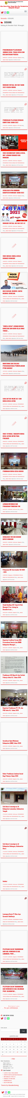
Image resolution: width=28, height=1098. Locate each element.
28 (17, 1052)
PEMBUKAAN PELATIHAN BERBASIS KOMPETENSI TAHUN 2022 (13, 121)
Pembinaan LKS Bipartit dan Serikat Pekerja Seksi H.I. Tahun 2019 (14, 676)
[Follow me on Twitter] (2, 12)
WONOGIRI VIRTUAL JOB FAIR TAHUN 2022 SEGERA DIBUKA (13, 86)
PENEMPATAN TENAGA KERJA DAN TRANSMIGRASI (13, 92)
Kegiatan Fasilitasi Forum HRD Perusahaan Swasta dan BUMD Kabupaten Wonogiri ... (12, 642)
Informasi (15, 57)
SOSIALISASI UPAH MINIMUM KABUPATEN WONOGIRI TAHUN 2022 (13, 191)
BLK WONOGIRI (8, 1082)
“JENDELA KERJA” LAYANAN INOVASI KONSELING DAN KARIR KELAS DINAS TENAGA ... (13, 328)
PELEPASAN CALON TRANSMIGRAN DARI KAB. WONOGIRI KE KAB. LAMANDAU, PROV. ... (13, 951)
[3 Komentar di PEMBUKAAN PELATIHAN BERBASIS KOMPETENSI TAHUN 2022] (26, 105)
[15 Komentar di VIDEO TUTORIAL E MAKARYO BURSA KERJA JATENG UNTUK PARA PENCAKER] (26, 419)
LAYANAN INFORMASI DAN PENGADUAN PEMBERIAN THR (11, 505)
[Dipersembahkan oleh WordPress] (9, 1095)
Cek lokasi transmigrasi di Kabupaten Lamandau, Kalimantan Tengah (13, 808)
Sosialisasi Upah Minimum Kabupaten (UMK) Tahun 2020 (12, 742)
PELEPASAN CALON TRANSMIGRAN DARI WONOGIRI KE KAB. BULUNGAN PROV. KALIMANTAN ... (13, 988)
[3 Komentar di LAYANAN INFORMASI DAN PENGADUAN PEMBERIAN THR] (26, 489)
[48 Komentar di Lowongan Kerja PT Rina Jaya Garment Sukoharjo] (26, 899)
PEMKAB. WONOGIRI (9, 1078)
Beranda (4, 18)
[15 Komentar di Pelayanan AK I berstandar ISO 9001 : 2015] (26, 555)
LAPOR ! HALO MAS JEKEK (11, 1073)
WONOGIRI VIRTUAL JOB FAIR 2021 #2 (14, 223)
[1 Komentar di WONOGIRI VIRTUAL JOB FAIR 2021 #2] (26, 208)
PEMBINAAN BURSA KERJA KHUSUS (13, 471)
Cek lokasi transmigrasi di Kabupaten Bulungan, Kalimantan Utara (13, 846)
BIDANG (11, 57)
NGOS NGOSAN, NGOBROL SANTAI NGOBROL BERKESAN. (12, 292)
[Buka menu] (25, 11)
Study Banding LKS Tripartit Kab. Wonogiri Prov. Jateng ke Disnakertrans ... (13, 607)
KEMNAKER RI (7, 1080)
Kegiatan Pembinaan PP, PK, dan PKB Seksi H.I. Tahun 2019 (13, 709)
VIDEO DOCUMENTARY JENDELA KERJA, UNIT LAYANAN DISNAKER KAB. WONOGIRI (14, 155)
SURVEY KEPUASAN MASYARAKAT (13, 1074)
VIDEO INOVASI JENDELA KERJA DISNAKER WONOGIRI (12, 257)
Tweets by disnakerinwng (10, 1085)
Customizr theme (21, 1096)
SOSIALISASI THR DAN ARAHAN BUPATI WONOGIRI (12, 538)
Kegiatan (20, 57)
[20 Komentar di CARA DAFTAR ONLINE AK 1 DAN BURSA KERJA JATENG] (26, 384)
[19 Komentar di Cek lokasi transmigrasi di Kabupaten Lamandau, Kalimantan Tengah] (26, 792)
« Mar (13, 1059)
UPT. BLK (19, 125)
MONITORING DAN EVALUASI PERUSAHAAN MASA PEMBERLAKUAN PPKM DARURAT (14, 365)
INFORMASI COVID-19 (9, 1076)
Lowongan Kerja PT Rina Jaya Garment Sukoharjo (12, 915)
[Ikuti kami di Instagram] (5, 12)
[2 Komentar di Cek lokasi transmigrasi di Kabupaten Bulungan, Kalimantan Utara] (26, 829)
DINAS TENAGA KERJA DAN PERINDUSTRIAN (15, 1094)
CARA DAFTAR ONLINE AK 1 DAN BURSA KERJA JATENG (12, 400)
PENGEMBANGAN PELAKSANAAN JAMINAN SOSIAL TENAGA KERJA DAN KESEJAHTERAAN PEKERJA (13, 52)
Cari (23, 1031)
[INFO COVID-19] (8, 12)
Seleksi (5, 881)
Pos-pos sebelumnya (10, 1008)
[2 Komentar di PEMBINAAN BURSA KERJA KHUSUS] (26, 456)
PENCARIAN (4, 1027)
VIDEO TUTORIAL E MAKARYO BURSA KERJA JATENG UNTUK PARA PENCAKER (13, 436)
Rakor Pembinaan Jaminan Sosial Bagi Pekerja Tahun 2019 (13, 775)
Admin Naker (5, 59)
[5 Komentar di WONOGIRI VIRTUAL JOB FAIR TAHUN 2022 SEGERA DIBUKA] (26, 70)
